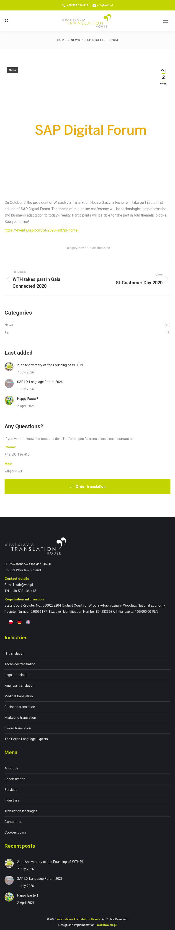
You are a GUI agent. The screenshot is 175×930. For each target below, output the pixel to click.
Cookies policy (15, 832)
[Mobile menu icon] (165, 20)
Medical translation (19, 696)
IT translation (14, 653)
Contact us (13, 822)
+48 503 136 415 (77, 5)
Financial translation (19, 685)
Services (11, 790)
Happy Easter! (27, 399)
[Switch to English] (28, 622)
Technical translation (20, 664)
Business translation (20, 707)
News (12, 70)
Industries (12, 800)
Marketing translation (20, 718)
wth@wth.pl (105, 5)
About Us (11, 768)
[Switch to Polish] (10, 622)
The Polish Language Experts (26, 739)
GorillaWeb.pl (107, 925)
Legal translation (17, 675)
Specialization (15, 779)
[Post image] (9, 366)
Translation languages (21, 811)
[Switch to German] (19, 622)
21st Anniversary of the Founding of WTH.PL (50, 365)
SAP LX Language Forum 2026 (40, 382)
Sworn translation (18, 728)
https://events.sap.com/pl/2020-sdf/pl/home (41, 230)
